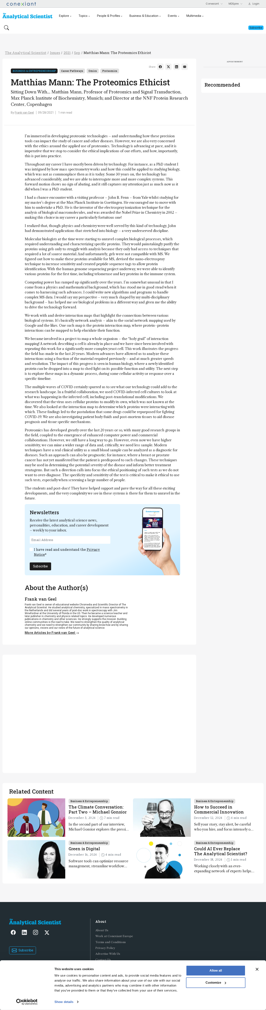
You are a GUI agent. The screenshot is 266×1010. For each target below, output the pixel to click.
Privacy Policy (105, 948)
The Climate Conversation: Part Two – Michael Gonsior (98, 809)
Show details (63, 1002)
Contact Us (103, 960)
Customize (213, 982)
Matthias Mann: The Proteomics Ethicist (117, 52)
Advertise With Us (107, 954)
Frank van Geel (24, 112)
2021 (67, 52)
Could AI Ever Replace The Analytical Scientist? (220, 851)
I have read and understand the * (67, 552)
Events (172, 16)
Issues (55, 52)
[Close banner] (257, 969)
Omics (93, 70)
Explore (64, 16)
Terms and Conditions (110, 942)
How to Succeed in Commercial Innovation (219, 809)
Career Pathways (72, 70)
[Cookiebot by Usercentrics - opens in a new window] (27, 1002)
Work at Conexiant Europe (114, 936)
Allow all (215, 970)
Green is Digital (84, 848)
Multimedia (193, 16)
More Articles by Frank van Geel (50, 633)
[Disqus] (99, 713)
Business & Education (143, 16)
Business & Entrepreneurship (34, 70)
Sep (77, 52)
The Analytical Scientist (25, 52)
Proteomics (109, 70)
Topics (83, 16)
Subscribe (40, 566)
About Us (101, 930)
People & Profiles (108, 16)
